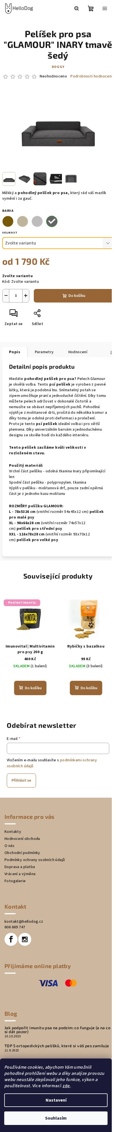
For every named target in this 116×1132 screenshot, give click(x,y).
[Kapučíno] (22, 221)
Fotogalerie (15, 881)
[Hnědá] (8, 221)
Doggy (58, 67)
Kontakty (13, 832)
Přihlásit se (21, 780)
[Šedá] (37, 221)
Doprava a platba (20, 867)
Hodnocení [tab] (78, 352)
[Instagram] (24, 939)
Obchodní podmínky (22, 853)
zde (66, 1086)
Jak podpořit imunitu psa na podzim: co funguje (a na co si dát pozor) (57, 1030)
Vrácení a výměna (20, 874)
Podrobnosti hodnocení (91, 76)
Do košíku (76, 296)
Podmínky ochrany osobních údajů (35, 860)
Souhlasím (56, 1118)
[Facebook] (11, 939)
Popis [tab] (14, 352)
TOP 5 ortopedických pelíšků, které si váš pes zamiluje (57, 1046)
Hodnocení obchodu (22, 839)
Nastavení (56, 1100)
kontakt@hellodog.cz (24, 921)
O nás (9, 846)
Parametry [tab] (44, 352)
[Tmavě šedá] (51, 221)
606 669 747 (15, 927)
